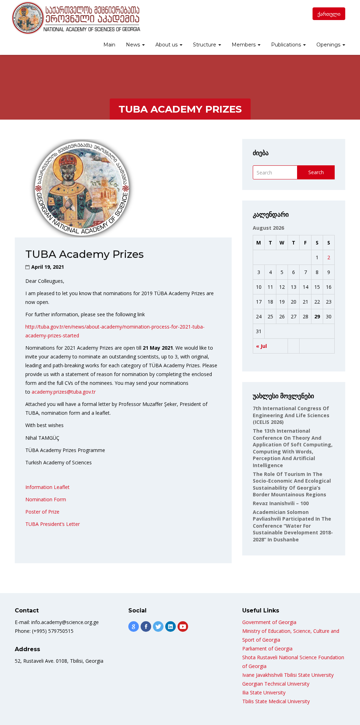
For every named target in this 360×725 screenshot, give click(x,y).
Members (244, 45)
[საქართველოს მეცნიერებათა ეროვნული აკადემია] (75, 18)
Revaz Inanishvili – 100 (281, 503)
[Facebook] (146, 626)
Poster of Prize (42, 511)
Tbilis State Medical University (276, 701)
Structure (205, 45)
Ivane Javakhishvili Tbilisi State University (288, 675)
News (133, 45)
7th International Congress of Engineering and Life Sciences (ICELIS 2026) (291, 415)
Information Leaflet (47, 487)
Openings (329, 45)
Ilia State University (263, 692)
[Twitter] (158, 626)
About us (167, 45)
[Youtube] (183, 626)
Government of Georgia (269, 622)
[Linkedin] (170, 626)
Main (109, 45)
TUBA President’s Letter (52, 524)
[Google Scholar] (133, 626)
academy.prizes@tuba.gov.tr (64, 391)
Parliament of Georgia (267, 648)
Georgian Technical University (275, 683)
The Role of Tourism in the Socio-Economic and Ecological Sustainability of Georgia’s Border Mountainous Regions (292, 484)
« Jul (261, 346)
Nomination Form (45, 499)
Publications (286, 45)
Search (316, 172)
